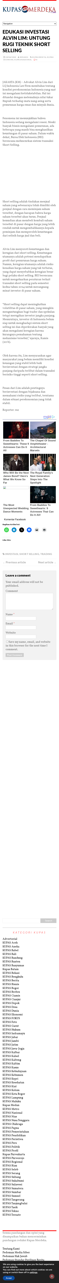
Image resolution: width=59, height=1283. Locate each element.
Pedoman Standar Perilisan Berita (23, 1260)
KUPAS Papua (11, 1128)
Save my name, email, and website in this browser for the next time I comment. (28, 645)
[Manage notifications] (51, 1276)
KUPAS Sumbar (12, 1192)
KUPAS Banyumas (13, 966)
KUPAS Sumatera (13, 1188)
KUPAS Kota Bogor (14, 1094)
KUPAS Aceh (10, 943)
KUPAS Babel (10, 950)
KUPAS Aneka (11, 947)
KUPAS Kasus (11, 1068)
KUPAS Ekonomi (13, 1015)
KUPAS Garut (11, 1026)
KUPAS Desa (10, 1007)
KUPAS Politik (11, 1147)
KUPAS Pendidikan (14, 1135)
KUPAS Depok (11, 1003)
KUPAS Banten (11, 962)
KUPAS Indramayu (14, 1033)
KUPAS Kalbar (11, 1052)
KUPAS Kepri (10, 1079)
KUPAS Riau (10, 1166)
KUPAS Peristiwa (13, 1139)
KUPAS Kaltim (11, 1064)
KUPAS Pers (10, 1143)
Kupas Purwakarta (14, 1154)
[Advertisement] (29, 75)
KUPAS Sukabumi (13, 1181)
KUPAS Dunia (11, 1011)
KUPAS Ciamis (11, 996)
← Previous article (14, 562)
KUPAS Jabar (10, 1037)
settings (33, 1272)
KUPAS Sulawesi (12, 1185)
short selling (29, 554)
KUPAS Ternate (12, 1215)
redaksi (24, 57)
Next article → (47, 562)
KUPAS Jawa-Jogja (13, 1049)
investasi (11, 554)
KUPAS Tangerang (13, 1200)
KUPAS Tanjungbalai (15, 1203)
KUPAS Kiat (10, 1086)
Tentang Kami (11, 1249)
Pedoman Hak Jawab (15, 1256)
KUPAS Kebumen (13, 1075)
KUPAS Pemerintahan (16, 1132)
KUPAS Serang (11, 1173)
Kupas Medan (11, 1105)
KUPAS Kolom (11, 1090)
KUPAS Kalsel (11, 1056)
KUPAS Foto (10, 1022)
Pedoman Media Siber (16, 1252)
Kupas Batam (11, 969)
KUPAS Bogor (11, 988)
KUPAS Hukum (11, 1030)
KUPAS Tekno (11, 1211)
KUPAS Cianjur (12, 999)
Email (9, 624)
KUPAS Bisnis (11, 984)
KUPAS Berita (39, 57)
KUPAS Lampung (13, 1098)
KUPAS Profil (10, 1151)
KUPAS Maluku (12, 1101)
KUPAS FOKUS (11, 1018)
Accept (9, 1278)
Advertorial (10, 939)
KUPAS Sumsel (11, 1196)
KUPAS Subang (12, 1177)
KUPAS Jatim (10, 1045)
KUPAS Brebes (11, 992)
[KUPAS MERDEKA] (29, 11)
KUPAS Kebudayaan (14, 1071)
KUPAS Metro (11, 1109)
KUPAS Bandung (13, 958)
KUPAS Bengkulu (13, 977)
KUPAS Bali (9, 954)
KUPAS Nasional (23, 60)
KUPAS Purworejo (13, 1158)
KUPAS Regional (13, 1162)
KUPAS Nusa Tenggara (16, 1120)
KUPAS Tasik (10, 1207)
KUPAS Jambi (11, 1041)
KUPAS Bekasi (11, 973)
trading (46, 554)
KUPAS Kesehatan (13, 1083)
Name (9, 614)
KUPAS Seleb (10, 1170)
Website (11, 633)
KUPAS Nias (10, 1117)
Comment (12, 591)
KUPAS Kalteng (12, 1060)
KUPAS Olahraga (13, 1124)
